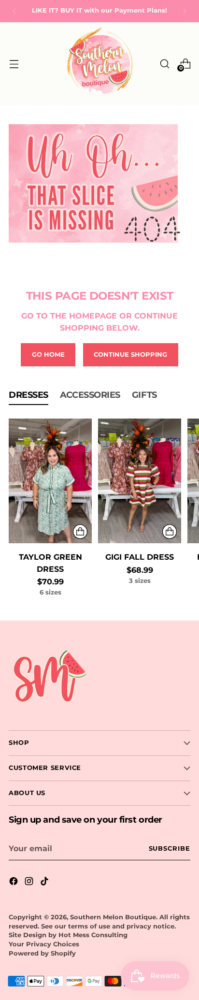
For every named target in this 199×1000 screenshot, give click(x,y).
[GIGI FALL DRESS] (139, 481)
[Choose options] (80, 531)
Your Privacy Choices (44, 944)
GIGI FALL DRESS (139, 557)
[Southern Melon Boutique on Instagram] (30, 882)
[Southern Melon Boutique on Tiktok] (45, 882)
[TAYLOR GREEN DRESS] (50, 481)
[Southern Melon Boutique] (99, 63)
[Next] (184, 11)
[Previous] (14, 11)
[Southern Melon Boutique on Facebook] (14, 882)
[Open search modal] (164, 63)
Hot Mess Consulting (93, 935)
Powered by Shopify (42, 953)
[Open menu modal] (14, 63)
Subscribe (170, 848)
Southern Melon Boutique (113, 917)
